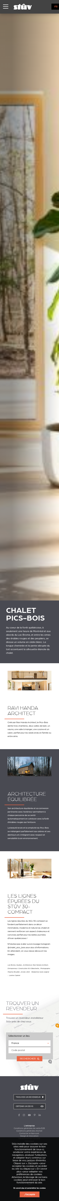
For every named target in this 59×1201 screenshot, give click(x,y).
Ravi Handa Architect (26, 722)
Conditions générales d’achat (29, 1131)
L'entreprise (29, 1126)
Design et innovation (29, 1136)
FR (55, 6)
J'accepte (29, 1194)
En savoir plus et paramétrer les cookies (29, 1188)
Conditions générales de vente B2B (29, 1128)
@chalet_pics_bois (16, 947)
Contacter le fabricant (29, 1133)
